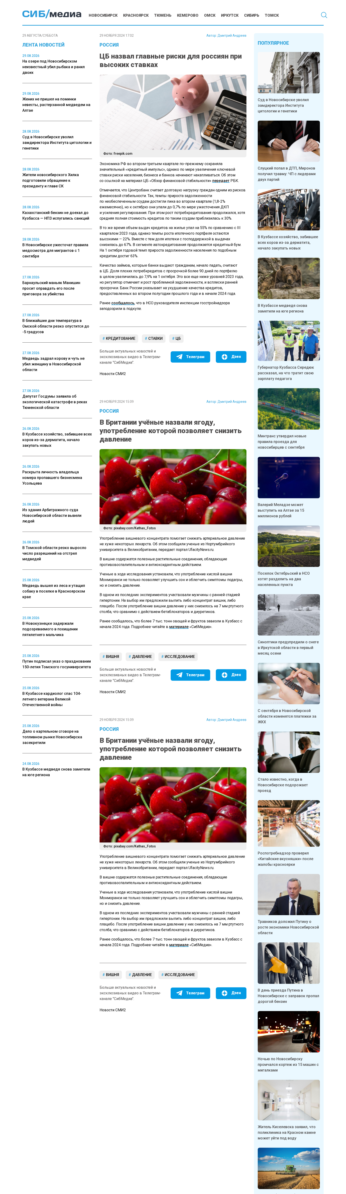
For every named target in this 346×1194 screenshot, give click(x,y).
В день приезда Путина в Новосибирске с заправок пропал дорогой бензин (288, 996)
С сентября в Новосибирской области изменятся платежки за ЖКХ (287, 716)
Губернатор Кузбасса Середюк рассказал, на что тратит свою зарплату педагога (286, 373)
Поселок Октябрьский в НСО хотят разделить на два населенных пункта (284, 579)
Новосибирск (103, 15)
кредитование (120, 338)
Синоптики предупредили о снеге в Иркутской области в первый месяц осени (288, 648)
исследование (179, 656)
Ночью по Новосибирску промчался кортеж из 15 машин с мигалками (288, 1064)
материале (179, 627)
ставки (155, 338)
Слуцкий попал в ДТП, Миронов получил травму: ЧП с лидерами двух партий (287, 174)
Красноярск (136, 15)
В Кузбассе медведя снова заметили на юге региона (282, 308)
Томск (272, 15)
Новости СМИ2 (113, 374)
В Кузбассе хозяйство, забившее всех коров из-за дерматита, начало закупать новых (288, 242)
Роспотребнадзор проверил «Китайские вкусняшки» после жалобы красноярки (285, 859)
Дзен (236, 356)
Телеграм (195, 357)
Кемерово (187, 15)
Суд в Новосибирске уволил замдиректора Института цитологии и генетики (283, 105)
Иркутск (229, 15)
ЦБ (178, 338)
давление (141, 656)
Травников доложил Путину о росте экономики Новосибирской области (288, 927)
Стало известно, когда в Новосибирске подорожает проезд (283, 785)
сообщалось (122, 303)
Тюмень (162, 15)
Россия (109, 45)
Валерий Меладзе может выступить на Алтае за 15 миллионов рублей (281, 510)
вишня (112, 656)
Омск (209, 15)
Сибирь (251, 15)
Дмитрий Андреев (231, 35)
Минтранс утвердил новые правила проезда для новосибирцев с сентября (282, 442)
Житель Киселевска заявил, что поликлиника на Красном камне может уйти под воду (287, 1132)
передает (220, 180)
